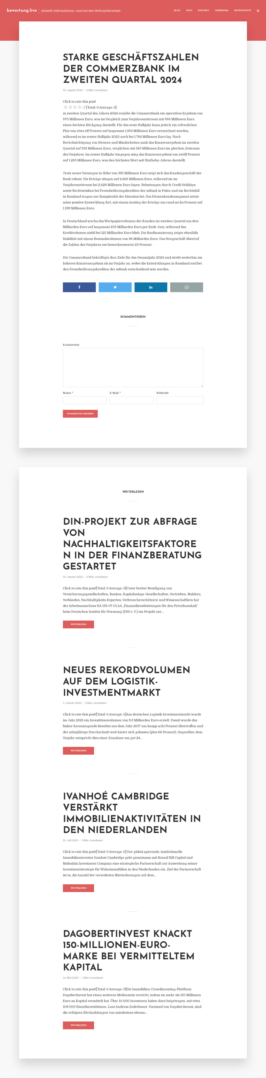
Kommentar (71, 344)
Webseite (162, 393)
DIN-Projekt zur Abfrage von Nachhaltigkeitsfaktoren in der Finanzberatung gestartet (132, 545)
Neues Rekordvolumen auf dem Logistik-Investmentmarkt (126, 682)
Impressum (221, 11)
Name (68, 393)
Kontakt (203, 11)
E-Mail (115, 393)
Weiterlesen (78, 624)
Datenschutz (242, 11)
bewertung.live (22, 11)
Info (189, 11)
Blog (177, 11)
